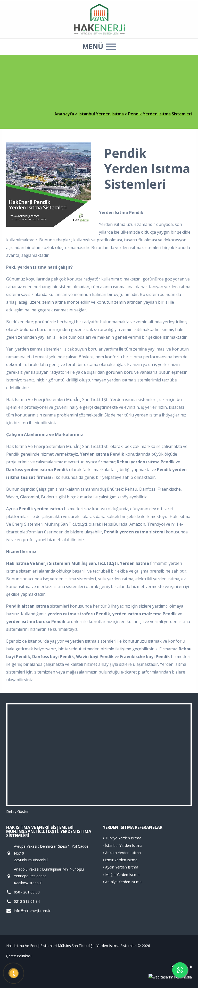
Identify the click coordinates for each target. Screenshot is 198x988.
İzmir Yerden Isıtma (120, 859)
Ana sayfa (64, 114)
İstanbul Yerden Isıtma (101, 114)
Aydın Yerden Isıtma (121, 867)
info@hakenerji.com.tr (32, 910)
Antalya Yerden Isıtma (123, 881)
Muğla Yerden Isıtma (121, 874)
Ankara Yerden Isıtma (122, 852)
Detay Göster (17, 811)
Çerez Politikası (18, 955)
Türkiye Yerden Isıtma (122, 838)
